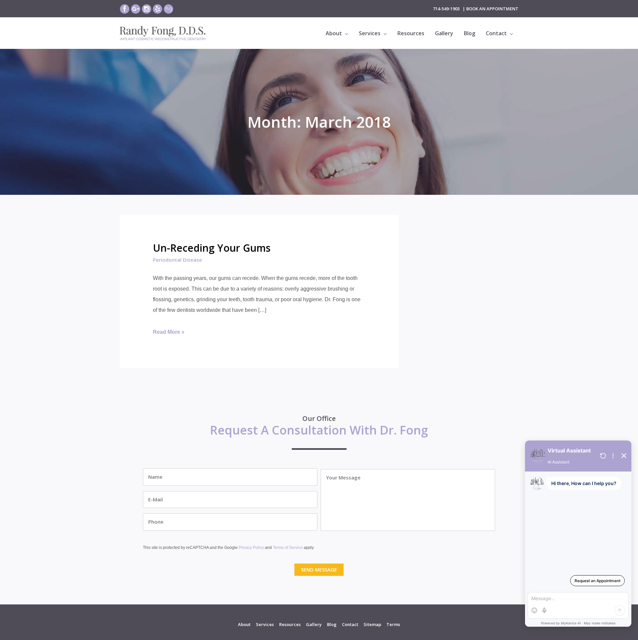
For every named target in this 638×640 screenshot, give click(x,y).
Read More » (168, 333)
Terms (393, 624)
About (244, 624)
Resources (290, 624)
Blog (332, 624)
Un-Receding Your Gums (211, 248)
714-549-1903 (446, 9)
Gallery (314, 624)
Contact (350, 624)
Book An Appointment (492, 9)
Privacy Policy (251, 547)
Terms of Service (288, 547)
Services (265, 624)
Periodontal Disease (177, 259)
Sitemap (372, 624)
